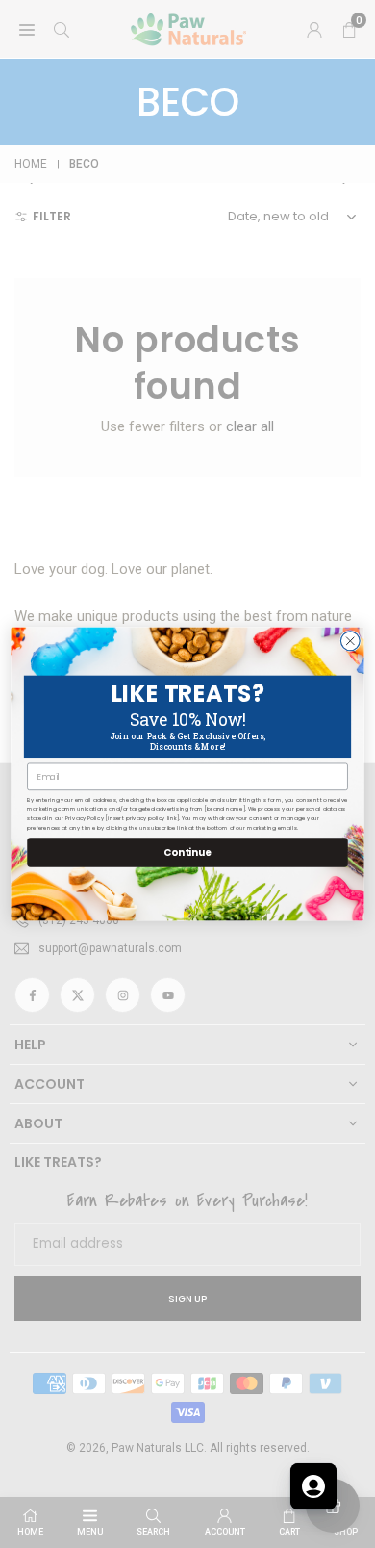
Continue (187, 852)
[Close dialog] (350, 641)
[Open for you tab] (313, 1486)
